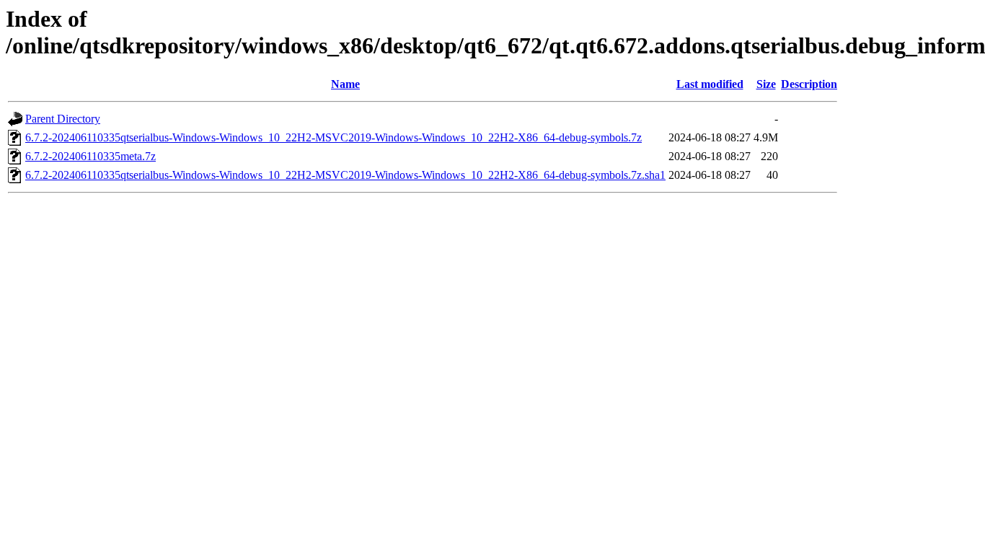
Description (809, 84)
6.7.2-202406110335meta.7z (90, 156)
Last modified (709, 84)
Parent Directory (62, 119)
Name (345, 84)
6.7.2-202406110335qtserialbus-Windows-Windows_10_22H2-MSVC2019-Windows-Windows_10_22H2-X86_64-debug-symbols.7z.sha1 (345, 175)
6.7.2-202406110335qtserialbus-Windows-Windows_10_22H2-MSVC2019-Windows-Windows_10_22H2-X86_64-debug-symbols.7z (333, 137)
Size (766, 84)
